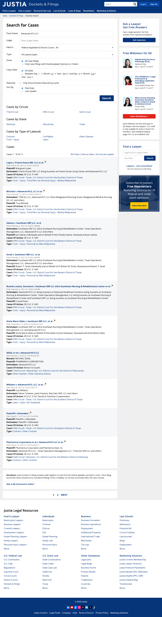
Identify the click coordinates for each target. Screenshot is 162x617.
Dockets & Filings (12, 584)
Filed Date (29, 88)
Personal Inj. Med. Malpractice (41, 244)
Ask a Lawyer (25, 11)
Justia (84, 602)
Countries (85, 584)
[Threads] (82, 607)
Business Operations (91, 524)
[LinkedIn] (68, 607)
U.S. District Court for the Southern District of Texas (58, 399)
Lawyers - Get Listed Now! (139, 166)
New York (47, 579)
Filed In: (10, 47)
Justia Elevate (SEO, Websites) (134, 571)
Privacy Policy (102, 613)
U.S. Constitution (12, 559)
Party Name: (12, 33)
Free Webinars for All (137, 53)
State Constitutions (51, 559)
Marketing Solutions (106, 11)
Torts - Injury (12, 139)
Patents (84, 575)
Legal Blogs (86, 563)
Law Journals (126, 536)
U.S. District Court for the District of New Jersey (61, 370)
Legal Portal (54, 613)
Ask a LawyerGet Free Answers (135, 25)
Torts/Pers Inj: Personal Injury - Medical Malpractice (51, 180)
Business (86, 516)
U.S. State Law (50, 555)
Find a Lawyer (9, 11)
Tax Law (85, 544)
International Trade (90, 536)
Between (29, 73)
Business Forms (88, 567)
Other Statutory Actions (39, 373)
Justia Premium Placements (132, 567)
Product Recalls (88, 571)
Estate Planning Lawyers (15, 536)
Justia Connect (40, 613)
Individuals (48, 516)
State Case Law (49, 567)
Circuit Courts (10, 575)
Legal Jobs (86, 559)
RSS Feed (75, 154)
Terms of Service (86, 613)
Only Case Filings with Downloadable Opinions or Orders (51, 64)
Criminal (46, 524)
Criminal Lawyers (12, 528)
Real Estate (86, 540)
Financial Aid (125, 528)
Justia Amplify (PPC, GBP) (131, 575)
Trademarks (87, 579)
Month (47, 73)
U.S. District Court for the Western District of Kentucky (62, 457)
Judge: (9, 40)
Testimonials (126, 584)
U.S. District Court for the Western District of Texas (57, 240)
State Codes (48, 563)
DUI (44, 532)
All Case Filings (32, 61)
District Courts (11, 579)
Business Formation (90, 520)
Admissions (125, 524)
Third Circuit (12, 112)
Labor (46, 139)
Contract (10, 136)
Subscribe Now (139, 205)
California (47, 571)
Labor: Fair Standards (30, 402)
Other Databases (90, 555)
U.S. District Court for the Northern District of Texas (58, 177)
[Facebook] (75, 607)
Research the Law (42, 11)
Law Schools (59, 11)
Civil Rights (48, 136)
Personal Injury (49, 544)
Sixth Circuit (85, 112)
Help (75, 613)
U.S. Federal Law (13, 555)
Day (35, 73)
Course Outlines (127, 532)
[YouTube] (71, 607)
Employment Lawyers (14, 532)
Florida (45, 575)
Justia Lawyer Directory (131, 563)
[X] (90, 607)
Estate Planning (49, 536)
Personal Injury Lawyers (15, 544)
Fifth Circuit (48, 112)
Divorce (46, 528)
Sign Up (153, 4)
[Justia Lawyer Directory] (93, 607)
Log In (143, 4)
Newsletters (88, 11)
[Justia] (15, 4)
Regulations (9, 567)
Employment (87, 528)
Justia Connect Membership (133, 559)
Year (59, 73)
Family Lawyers (11, 540)
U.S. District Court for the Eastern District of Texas (57, 428)
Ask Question (139, 40)
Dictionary (124, 520)
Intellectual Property (90, 532)
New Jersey (48, 124)
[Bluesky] (86, 607)
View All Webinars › (139, 116)
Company (66, 613)
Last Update (30, 91)
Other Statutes (86, 136)
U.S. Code (8, 563)
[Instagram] (79, 607)
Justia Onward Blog (129, 579)
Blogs (122, 540)
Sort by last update (105, 154)
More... (7, 548)
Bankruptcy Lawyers (13, 520)
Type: (9, 54)
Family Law (47, 540)
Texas (82, 124)
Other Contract (29, 431)
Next (64, 494)
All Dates (29, 70)
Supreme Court (11, 571)
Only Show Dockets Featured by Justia (41, 83)
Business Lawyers (12, 524)
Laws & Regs (74, 11)
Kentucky (10, 124)
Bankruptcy (47, 520)
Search (106, 98)
